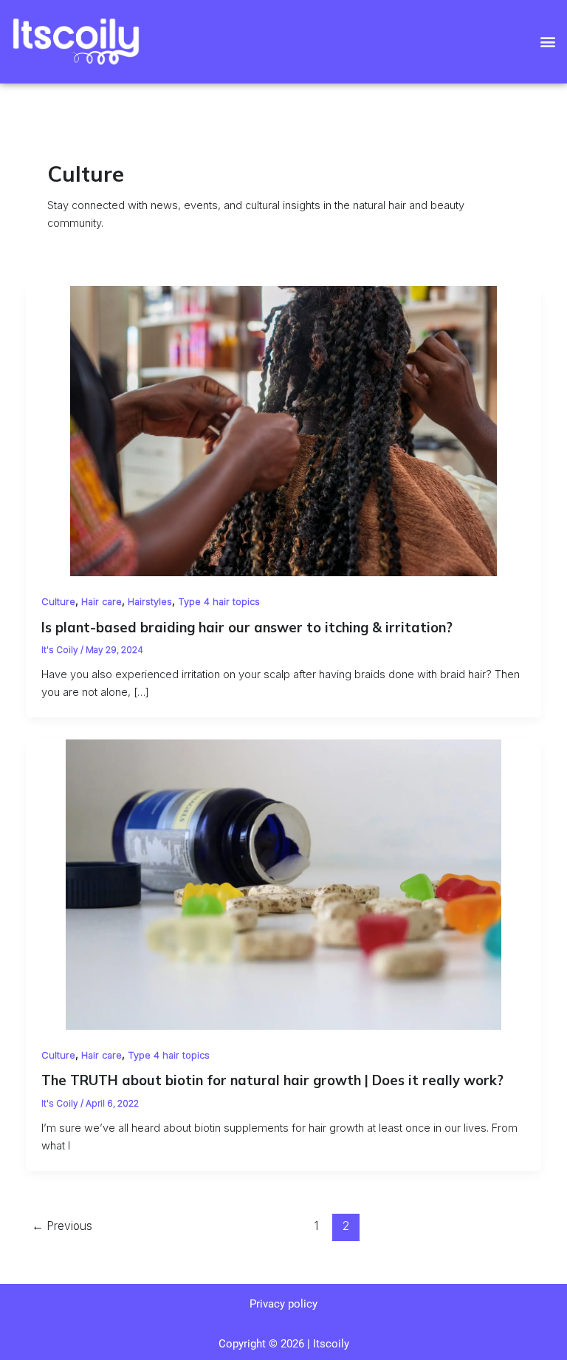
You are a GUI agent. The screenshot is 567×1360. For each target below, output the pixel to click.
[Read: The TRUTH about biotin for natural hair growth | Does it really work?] (284, 883)
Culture (58, 601)
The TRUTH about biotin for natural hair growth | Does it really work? (272, 1080)
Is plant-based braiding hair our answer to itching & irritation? (247, 627)
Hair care (101, 601)
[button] (547, 42)
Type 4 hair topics (219, 601)
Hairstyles (150, 601)
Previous (62, 1226)
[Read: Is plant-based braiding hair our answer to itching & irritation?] (284, 430)
